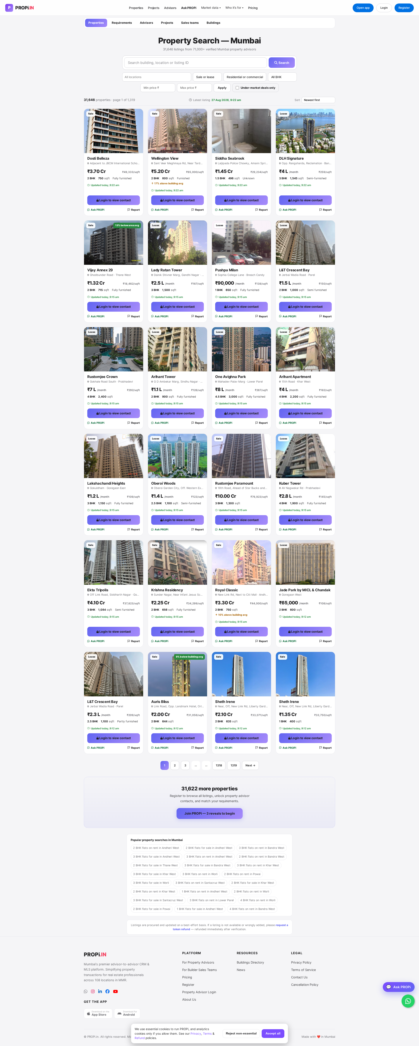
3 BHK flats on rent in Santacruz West (200, 882)
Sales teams (190, 22)
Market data (211, 7)
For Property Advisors (198, 962)
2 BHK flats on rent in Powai (242, 874)
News (241, 970)
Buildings (213, 22)
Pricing (253, 8)
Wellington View (165, 158)
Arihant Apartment (295, 376)
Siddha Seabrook (229, 158)
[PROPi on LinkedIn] (100, 991)
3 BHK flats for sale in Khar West (154, 874)
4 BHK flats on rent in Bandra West (252, 909)
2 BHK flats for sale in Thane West (155, 865)
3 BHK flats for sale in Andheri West (156, 856)
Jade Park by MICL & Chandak (305, 590)
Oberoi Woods (163, 483)
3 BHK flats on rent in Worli (200, 874)
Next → (250, 765)
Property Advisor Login (199, 992)
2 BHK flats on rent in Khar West (154, 891)
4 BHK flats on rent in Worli (257, 900)
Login (384, 7)
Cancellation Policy (304, 984)
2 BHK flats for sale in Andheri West (209, 847)
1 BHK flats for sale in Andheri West (200, 909)
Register (404, 7)
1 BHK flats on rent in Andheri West (204, 891)
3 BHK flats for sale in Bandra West (207, 865)
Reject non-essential (241, 1033)
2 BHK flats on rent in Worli (251, 891)
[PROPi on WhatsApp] (86, 991)
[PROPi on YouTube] (115, 991)
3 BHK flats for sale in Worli (151, 882)
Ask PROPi (188, 8)
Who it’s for (234, 7)
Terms (207, 1033)
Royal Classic (226, 590)
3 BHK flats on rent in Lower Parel (212, 900)
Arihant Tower (163, 376)
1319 (234, 765)
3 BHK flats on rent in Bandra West (261, 847)
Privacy (196, 1033)
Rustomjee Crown (102, 376)
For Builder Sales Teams (199, 970)
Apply (222, 87)
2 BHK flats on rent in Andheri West (156, 847)
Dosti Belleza (98, 158)
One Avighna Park (230, 376)
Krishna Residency (167, 590)
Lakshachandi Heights (106, 483)
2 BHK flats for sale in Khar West (252, 882)
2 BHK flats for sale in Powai (151, 909)
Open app (363, 7)
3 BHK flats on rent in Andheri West (209, 856)
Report (135, 209)
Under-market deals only (258, 87)
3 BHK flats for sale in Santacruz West (158, 900)
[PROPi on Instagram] (93, 991)
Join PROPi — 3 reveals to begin (209, 813)
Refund (140, 1038)
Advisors (170, 8)
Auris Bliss (160, 701)
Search (283, 63)
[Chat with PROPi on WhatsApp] (408, 1001)
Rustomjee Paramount (234, 483)
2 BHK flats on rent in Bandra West (261, 856)
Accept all (273, 1033)
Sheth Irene (225, 701)
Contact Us (299, 977)
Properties (136, 8)
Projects (153, 8)
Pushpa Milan (226, 270)
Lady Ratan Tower (166, 270)
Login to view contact (115, 200)
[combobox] (156, 77)
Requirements (122, 22)
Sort (297, 100)
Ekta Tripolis (97, 590)
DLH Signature (291, 158)
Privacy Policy (301, 962)
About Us (189, 999)
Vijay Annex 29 (100, 270)
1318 (219, 765)
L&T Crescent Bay (294, 270)
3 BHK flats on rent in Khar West (258, 865)
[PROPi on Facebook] (107, 991)
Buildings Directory (250, 962)
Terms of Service (303, 970)
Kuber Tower (290, 483)
